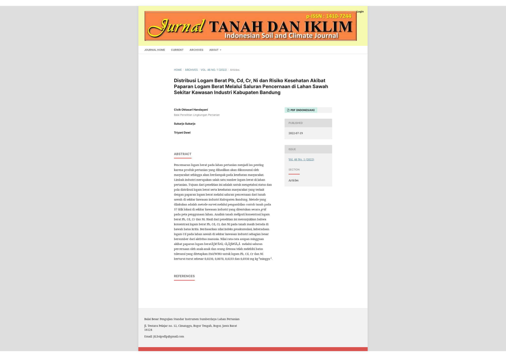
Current (177, 49)
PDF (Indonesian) (302, 110)
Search (355, 49)
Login (360, 11)
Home (178, 69)
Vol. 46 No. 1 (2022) (214, 69)
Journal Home (154, 49)
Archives (196, 49)
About (214, 49)
